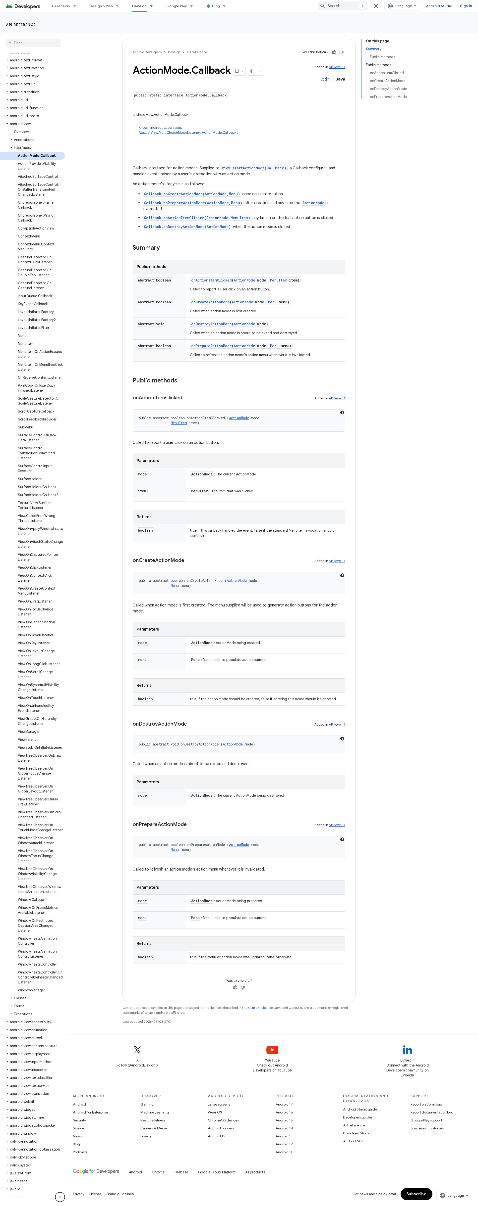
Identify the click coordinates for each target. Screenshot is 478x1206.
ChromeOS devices (223, 1120)
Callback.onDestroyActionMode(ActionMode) (187, 226)
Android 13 (284, 1136)
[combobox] (342, 5)
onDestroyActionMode (211, 324)
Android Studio (439, 6)
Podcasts (80, 1152)
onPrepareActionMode (211, 345)
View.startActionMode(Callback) (254, 168)
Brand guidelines (120, 1194)
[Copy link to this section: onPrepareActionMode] (192, 825)
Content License (260, 1008)
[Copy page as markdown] (252, 71)
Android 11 (284, 1152)
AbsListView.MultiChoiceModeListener (169, 132)
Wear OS (215, 1112)
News (77, 1136)
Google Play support (426, 1120)
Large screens (219, 1104)
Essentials (61, 6)
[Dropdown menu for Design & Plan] (119, 6)
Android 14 (284, 1128)
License (95, 1194)
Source (78, 1128)
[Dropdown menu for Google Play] (193, 6)
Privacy (146, 1136)
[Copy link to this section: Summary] (165, 248)
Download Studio (356, 1133)
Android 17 (284, 1104)
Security (79, 1120)
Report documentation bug (432, 1112)
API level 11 (337, 67)
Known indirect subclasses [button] (189, 130)
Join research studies (427, 1128)
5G (142, 1144)
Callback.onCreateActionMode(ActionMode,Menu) (192, 193)
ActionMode (313, 202)
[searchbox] (33, 43)
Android (79, 1104)
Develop (139, 6)
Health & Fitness (152, 1120)
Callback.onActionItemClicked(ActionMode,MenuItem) (197, 217)
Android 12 (284, 1144)
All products (255, 1172)
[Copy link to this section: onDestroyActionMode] (192, 724)
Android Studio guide (360, 1109)
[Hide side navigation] (60, 1197)
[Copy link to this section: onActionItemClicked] (187, 398)
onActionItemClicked (211, 280)
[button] (32, 60)
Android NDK (353, 1141)
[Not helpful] (341, 52)
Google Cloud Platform (216, 1172)
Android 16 (284, 1112)
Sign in (466, 6)
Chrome (158, 1172)
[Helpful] (334, 52)
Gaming (147, 1104)
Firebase (181, 1172)
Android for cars (221, 1128)
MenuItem (278, 280)
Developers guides (357, 1117)
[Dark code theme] (342, 413)
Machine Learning (154, 1112)
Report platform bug (426, 1104)
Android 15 (284, 1120)
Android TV (217, 1136)
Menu (272, 302)
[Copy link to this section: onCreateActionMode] (189, 561)
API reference (21, 24)
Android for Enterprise (90, 1112)
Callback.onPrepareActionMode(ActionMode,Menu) (193, 202)
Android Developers (147, 52)
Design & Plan (101, 6)
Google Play (176, 6)
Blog (216, 6)
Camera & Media (153, 1128)
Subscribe (417, 1194)
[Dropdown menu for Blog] (226, 6)
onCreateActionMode (210, 302)
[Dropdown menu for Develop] (153, 6)
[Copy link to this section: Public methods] (182, 381)
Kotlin (324, 79)
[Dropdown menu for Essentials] (77, 6)
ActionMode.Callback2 (220, 132)
